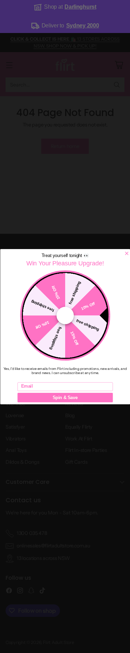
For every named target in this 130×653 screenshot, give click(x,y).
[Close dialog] (126, 253)
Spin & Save (65, 397)
